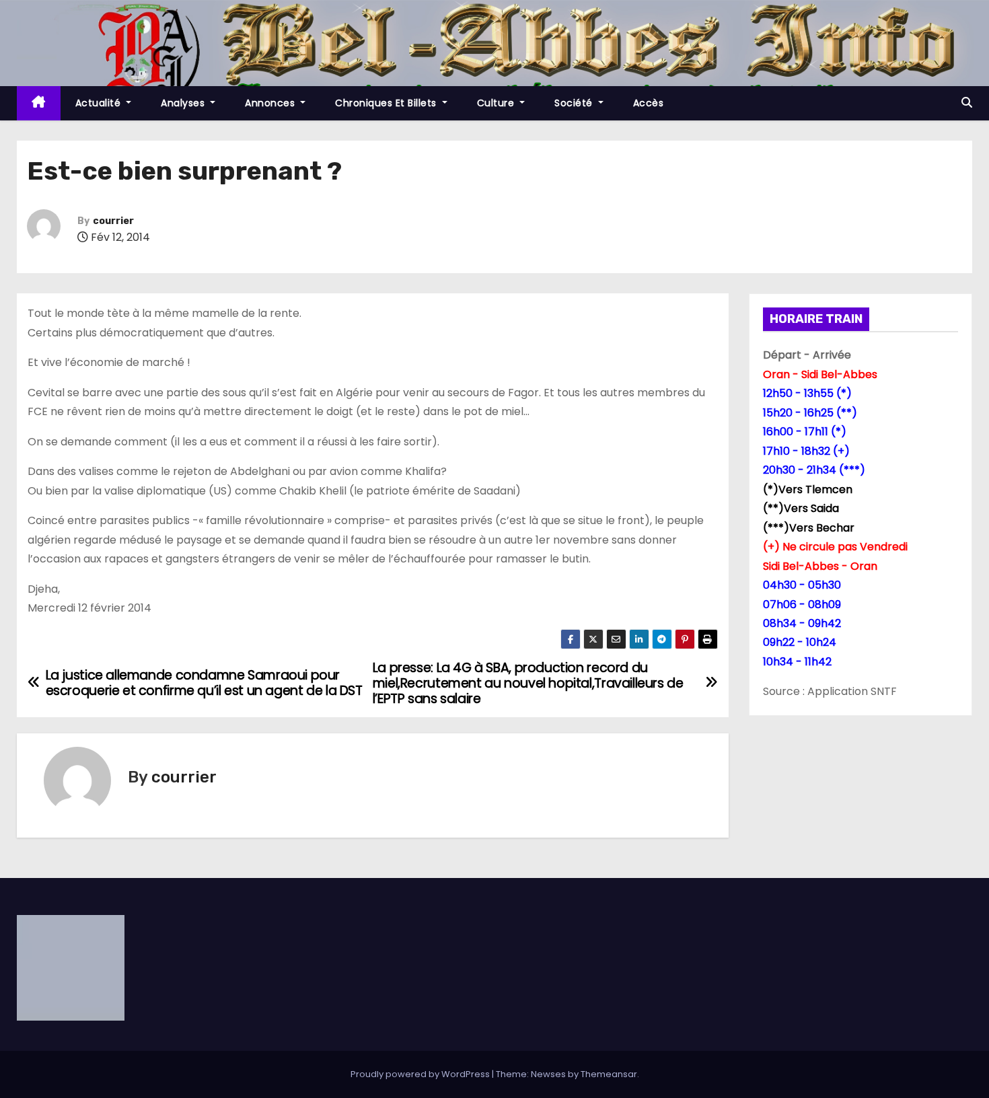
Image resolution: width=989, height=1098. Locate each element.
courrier (113, 221)
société (574, 103)
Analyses (184, 103)
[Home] (39, 103)
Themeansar (609, 1074)
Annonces (271, 103)
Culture (497, 103)
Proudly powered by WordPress (421, 1074)
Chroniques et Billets (387, 103)
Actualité (99, 103)
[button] (966, 102)
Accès (648, 103)
